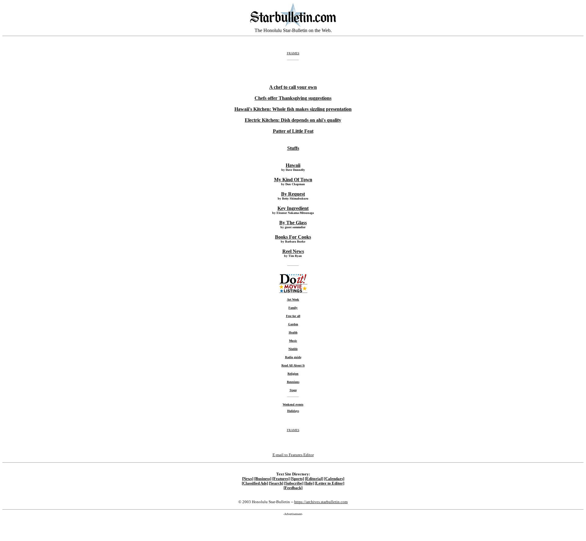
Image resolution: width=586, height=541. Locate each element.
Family (293, 307)
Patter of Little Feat (293, 131)
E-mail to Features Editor (293, 455)
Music (293, 340)
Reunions (293, 382)
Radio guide (293, 357)
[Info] (309, 483)
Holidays (293, 411)
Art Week (293, 299)
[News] (247, 479)
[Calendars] (334, 479)
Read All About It (293, 365)
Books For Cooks (293, 237)
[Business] (262, 479)
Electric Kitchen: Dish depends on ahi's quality (293, 120)
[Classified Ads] (255, 483)
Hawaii (293, 165)
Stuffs (293, 148)
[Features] (281, 479)
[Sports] (297, 479)
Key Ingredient (293, 208)
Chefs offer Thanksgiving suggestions (293, 98)
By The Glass (293, 222)
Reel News (293, 251)
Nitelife (293, 349)
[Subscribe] (293, 483)
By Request (293, 194)
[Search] (276, 483)
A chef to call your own (293, 87)
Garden (293, 324)
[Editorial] (314, 479)
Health (293, 332)
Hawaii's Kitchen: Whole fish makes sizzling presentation (293, 109)
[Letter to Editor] (329, 483)
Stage (293, 390)
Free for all (293, 316)
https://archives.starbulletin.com (321, 502)
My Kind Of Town (293, 179)
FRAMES (293, 53)
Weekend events (293, 404)
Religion (293, 373)
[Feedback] (293, 488)
